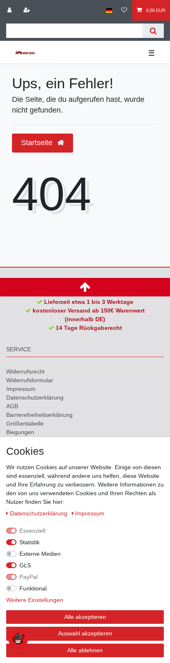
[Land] (109, 10)
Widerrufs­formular (29, 380)
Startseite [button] (37, 143)
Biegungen (20, 432)
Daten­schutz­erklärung (35, 397)
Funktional (33, 588)
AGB (12, 406)
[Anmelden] (10, 10)
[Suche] (153, 31)
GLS (25, 565)
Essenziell (32, 530)
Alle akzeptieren (85, 617)
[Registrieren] (27, 10)
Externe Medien (40, 553)
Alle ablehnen (85, 650)
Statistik (29, 542)
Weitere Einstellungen (34, 600)
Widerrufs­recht (25, 371)
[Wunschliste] (124, 10)
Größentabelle (25, 423)
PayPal (28, 577)
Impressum (20, 389)
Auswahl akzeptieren (85, 633)
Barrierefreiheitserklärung (39, 414)
